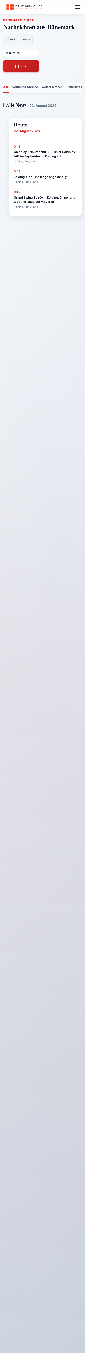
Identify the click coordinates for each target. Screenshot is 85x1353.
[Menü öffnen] (77, 7)
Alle (6, 87)
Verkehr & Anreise (25, 87)
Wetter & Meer (52, 87)
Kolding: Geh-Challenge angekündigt (41, 177)
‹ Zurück (11, 39)
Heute (23, 66)
